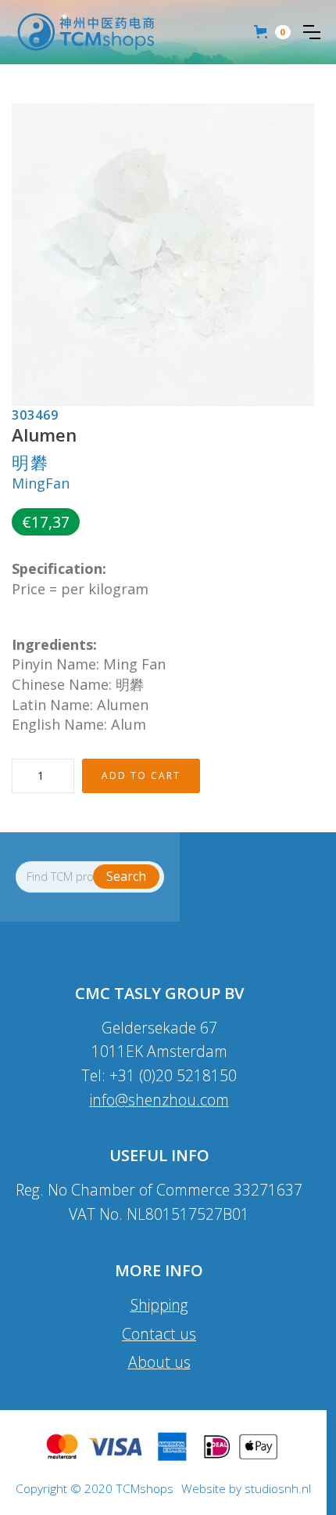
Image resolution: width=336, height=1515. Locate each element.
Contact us (159, 1333)
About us (159, 1362)
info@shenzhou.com (159, 1099)
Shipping (159, 1304)
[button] (311, 32)
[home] (86, 32)
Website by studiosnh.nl (246, 1489)
